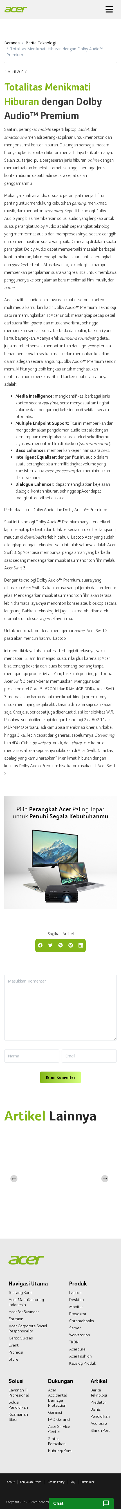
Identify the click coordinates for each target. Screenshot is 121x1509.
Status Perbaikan (57, 1441)
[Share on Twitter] (50, 945)
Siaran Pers (100, 1430)
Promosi (16, 1352)
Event (14, 1345)
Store (13, 1359)
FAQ (72, 1482)
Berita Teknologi (41, 42)
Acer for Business (24, 1311)
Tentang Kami (20, 1292)
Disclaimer (87, 1482)
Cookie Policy (56, 1482)
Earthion (16, 1318)
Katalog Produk (82, 1363)
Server (75, 1327)
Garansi (55, 1412)
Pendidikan (100, 1416)
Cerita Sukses (21, 1338)
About (11, 1482)
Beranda (12, 42)
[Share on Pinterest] (70, 945)
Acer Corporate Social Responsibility (28, 1328)
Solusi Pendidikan (18, 1405)
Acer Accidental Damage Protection (57, 1397)
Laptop (75, 1292)
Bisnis (96, 1409)
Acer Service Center (59, 1429)
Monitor (76, 1306)
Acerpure (77, 1349)
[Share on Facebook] (40, 945)
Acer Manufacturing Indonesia (26, 1302)
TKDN (74, 1342)
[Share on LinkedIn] (81, 945)
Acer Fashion (80, 1356)
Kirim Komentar (60, 1077)
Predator (98, 1402)
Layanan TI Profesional (19, 1392)
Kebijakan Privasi (31, 1482)
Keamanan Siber (18, 1417)
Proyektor (77, 1313)
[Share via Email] (60, 945)
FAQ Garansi (59, 1419)
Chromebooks (81, 1320)
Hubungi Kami (60, 1450)
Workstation (79, 1334)
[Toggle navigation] (109, 9)
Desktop (76, 1299)
